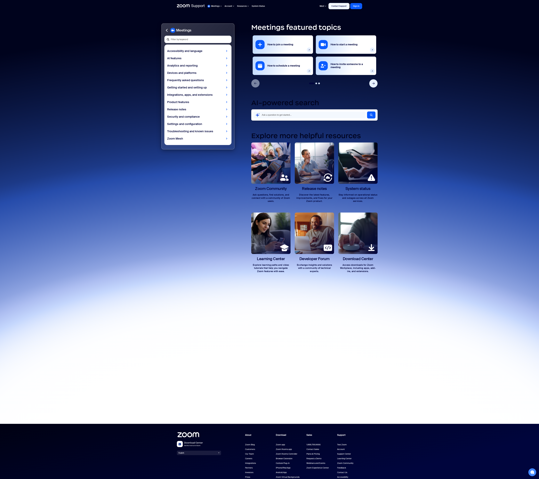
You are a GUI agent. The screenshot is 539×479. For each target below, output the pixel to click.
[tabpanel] (282, 55)
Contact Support (339, 6)
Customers (250, 449)
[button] (197, 30)
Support (341, 435)
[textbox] (197, 39)
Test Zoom (342, 444)
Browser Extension (284, 458)
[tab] (311, 83)
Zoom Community (345, 463)
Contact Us (342, 472)
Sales (309, 435)
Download (281, 435)
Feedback (341, 468)
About (248, 435)
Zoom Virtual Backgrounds (288, 477)
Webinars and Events (315, 463)
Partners (249, 468)
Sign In (356, 6)
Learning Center (344, 458)
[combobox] (309, 115)
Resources (242, 6)
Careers (248, 458)
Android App (281, 472)
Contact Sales (312, 449)
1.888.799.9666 (313, 444)
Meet (322, 6)
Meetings (215, 6)
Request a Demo (313, 458)
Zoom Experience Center (317, 468)
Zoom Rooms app (284, 449)
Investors (249, 472)
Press (247, 477)
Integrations (250, 463)
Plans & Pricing (313, 454)
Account (228, 6)
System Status (258, 6)
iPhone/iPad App (283, 468)
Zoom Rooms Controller (286, 454)
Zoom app (280, 444)
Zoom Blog (250, 444)
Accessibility (342, 477)
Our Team (249, 454)
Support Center (344, 454)
